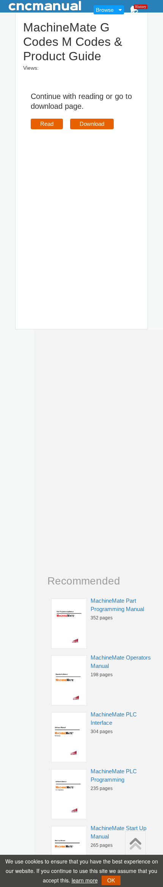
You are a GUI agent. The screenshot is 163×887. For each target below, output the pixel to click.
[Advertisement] (81, 218)
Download (92, 124)
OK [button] (111, 880)
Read (46, 124)
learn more (85, 880)
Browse (105, 10)
